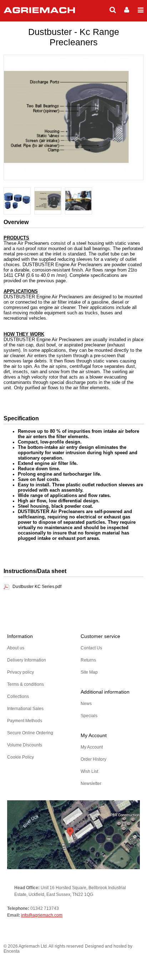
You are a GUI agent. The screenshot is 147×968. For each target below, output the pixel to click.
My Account (92, 747)
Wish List (89, 771)
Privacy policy (20, 672)
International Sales (25, 708)
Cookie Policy (20, 757)
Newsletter (91, 783)
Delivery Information (26, 660)
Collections (18, 696)
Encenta (12, 951)
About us (15, 647)
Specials (89, 715)
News (86, 703)
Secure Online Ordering (30, 732)
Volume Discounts (24, 745)
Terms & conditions (25, 684)
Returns (88, 660)
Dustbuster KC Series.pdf (36, 586)
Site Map (89, 672)
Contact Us (91, 647)
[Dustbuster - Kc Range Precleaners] (17, 201)
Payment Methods (24, 720)
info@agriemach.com (41, 915)
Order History (93, 759)
